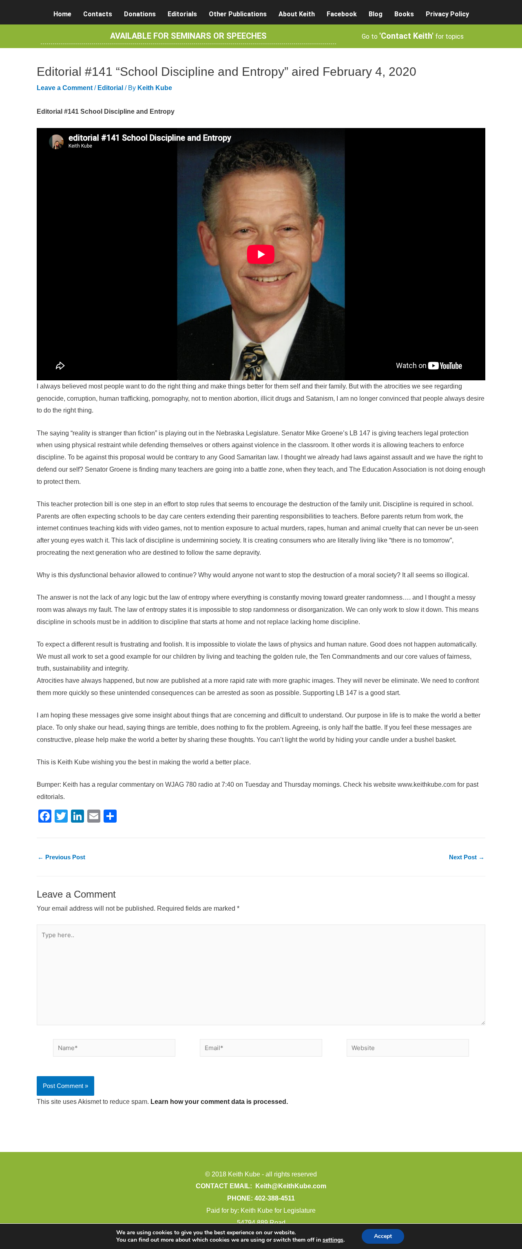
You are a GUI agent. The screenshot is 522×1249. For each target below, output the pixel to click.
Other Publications (238, 14)
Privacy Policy (447, 14)
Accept (383, 1236)
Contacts (97, 14)
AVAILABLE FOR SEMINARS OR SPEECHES (188, 36)
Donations (140, 14)
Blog (376, 14)
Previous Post (61, 857)
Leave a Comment (65, 87)
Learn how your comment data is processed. (219, 1101)
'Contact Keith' (406, 36)
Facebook (342, 14)
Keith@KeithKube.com (290, 1186)
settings (333, 1240)
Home (62, 14)
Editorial (110, 87)
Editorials (182, 14)
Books (404, 14)
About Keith (297, 14)
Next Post (466, 857)
